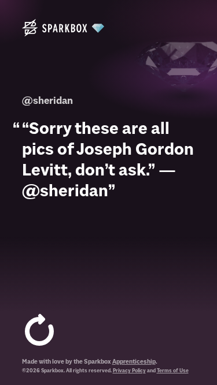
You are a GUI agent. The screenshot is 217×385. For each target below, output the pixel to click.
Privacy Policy (129, 370)
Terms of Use (173, 370)
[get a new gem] (39, 331)
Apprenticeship (134, 361)
